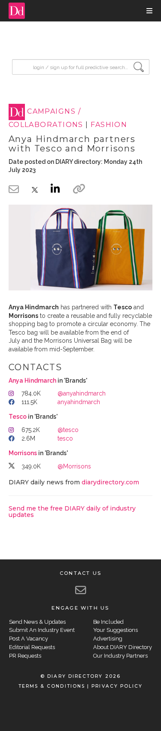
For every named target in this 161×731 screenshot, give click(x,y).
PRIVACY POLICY (117, 686)
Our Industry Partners (120, 655)
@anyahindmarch (82, 393)
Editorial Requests (32, 647)
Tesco (18, 416)
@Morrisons (74, 466)
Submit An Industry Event (42, 630)
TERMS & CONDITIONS (51, 686)
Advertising (107, 638)
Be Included (108, 622)
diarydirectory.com (110, 482)
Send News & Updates (37, 622)
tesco (65, 438)
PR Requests (25, 655)
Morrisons (23, 453)
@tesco (68, 429)
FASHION (109, 125)
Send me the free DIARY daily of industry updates (72, 511)
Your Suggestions (115, 630)
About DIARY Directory (122, 647)
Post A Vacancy (28, 638)
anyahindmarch (79, 402)
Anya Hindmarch (32, 380)
